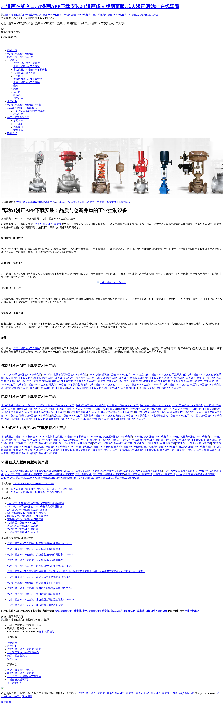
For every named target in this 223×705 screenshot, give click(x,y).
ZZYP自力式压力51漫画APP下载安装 (189, 436)
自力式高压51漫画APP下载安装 (75, 443)
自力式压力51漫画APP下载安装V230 (53, 446)
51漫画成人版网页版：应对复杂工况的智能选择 (36, 492)
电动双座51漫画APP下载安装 (134, 409)
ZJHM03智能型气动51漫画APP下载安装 (159, 388)
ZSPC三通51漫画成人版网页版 (122, 477)
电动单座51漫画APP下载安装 (155, 405)
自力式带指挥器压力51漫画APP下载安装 (134, 450)
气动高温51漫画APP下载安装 (46, 378)
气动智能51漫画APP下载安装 (32, 384)
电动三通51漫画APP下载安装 (101, 409)
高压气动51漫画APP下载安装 (205, 384)
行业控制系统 (191, 610)
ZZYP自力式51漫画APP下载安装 (150, 436)
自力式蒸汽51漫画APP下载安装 (40, 443)
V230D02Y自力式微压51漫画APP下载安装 (109, 436)
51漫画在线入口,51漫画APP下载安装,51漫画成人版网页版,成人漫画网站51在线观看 (90, 6)
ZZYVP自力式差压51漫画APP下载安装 (154, 443)
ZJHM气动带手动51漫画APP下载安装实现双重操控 (86, 471)
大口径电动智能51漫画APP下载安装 (55, 405)
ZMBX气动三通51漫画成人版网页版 (20, 477)
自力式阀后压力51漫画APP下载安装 (176, 450)
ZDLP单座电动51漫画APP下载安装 (99, 419)
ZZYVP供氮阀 (70, 440)
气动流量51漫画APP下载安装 (89, 381)
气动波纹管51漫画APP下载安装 (24, 381)
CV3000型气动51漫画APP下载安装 (170, 384)
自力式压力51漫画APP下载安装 (18, 436)
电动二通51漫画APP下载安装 (187, 405)
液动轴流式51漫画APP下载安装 (187, 412)
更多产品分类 (14, 682)
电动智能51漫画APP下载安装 (84, 412)
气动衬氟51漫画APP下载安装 (57, 381)
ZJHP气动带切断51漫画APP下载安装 (151, 374)
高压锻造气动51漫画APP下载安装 (19, 388)
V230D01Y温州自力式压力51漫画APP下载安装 (61, 436)
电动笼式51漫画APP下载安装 (32, 409)
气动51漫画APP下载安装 (48, 224)
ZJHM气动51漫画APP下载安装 (84, 388)
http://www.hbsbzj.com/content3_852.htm (33, 483)
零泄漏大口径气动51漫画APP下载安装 (192, 374)
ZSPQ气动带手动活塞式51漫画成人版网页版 (138, 471)
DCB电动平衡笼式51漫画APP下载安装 (168, 415)
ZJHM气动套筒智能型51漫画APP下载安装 (64, 374)
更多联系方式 (46, 631)
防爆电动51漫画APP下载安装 (34, 415)
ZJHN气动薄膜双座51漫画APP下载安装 (109, 374)
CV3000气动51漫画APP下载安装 (133, 384)
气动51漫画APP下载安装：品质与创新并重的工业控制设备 (99, 202)
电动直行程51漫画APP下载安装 (50, 412)
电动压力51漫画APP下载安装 (198, 409)
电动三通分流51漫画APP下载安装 (67, 409)
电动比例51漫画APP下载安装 (123, 405)
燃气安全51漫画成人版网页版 (89, 477)
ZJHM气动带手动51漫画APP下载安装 (21, 374)
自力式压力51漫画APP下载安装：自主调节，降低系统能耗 (42, 489)
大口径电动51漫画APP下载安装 (18, 405)
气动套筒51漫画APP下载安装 (154, 381)
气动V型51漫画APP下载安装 (111, 378)
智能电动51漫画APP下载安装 (131, 415)
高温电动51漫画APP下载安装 (67, 415)
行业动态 (61, 202)
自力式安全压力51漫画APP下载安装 (92, 450)
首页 (18, 202)
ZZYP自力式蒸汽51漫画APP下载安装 (42, 440)
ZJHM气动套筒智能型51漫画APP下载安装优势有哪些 (29, 471)
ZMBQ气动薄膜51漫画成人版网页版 (195, 474)
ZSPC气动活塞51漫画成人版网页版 (23, 474)
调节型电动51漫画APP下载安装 (63, 419)
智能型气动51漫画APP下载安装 (98, 384)
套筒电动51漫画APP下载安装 (99, 415)
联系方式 (12, 658)
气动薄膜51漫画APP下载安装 (177, 378)
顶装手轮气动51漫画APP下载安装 (25, 519)
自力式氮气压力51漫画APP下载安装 (184, 440)
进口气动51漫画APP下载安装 (79, 378)
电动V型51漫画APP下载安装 (91, 405)
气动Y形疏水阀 (83, 474)
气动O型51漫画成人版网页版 (58, 474)
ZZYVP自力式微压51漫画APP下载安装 (100, 440)
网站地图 (27, 696)
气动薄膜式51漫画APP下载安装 (144, 378)
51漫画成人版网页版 (164, 474)
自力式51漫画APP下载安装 (128, 446)
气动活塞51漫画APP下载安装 (122, 381)
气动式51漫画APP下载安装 (52, 388)
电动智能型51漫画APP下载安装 (117, 412)
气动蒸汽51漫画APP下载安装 (23, 532)
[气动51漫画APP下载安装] (111, 282)
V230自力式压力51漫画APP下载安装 (112, 443)
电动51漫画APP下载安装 (132, 419)
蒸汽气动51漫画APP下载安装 (64, 384)
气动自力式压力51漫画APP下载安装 (53, 450)
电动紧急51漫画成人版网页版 (57, 477)
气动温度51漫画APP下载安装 (186, 381)
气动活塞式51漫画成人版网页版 (180, 471)
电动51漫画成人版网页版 (138, 474)
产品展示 (12, 643)
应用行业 (12, 646)
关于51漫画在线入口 (18, 655)
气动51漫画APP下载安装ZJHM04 (119, 388)
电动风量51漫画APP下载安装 (166, 409)
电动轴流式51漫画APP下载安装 (152, 412)
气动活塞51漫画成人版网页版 (108, 474)
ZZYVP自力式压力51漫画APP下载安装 (143, 440)
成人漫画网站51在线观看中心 (39, 202)
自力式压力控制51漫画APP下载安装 (38, 453)
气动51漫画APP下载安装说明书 (24, 649)
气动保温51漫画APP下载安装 (23, 529)
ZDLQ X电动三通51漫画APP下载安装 (25, 419)
